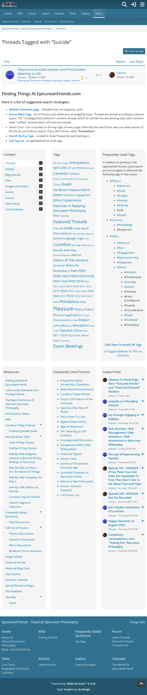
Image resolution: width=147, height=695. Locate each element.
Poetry (78, 309)
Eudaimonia (72, 200)
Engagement (83, 195)
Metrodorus (88, 245)
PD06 (90, 276)
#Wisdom (130, 272)
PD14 (69, 286)
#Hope (128, 315)
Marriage (76, 245)
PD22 (78, 291)
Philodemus (69, 301)
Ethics (57, 200)
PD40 (56, 302)
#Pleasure (123, 243)
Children (74, 173)
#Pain (120, 248)
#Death (121, 215)
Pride (75, 320)
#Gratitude (131, 320)
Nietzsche (72, 265)
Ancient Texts (68, 458)
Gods (68, 228)
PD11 (87, 281)
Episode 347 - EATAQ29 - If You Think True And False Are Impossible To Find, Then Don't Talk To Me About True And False (124, 476)
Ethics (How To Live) (72, 416)
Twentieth (66, 330)
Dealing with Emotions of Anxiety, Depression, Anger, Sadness (49, 80)
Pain (74, 271)
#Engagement (125, 252)
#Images (122, 195)
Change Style (137, 622)
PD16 (76, 286)
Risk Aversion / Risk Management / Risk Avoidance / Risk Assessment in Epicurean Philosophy (124, 436)
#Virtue (121, 267)
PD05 (82, 276)
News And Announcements (77, 389)
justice (57, 238)
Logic (80, 238)
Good (77, 228)
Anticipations (79, 162)
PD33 (77, 296)
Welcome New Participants (76, 481)
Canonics (60, 173)
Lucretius (62, 244)
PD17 (82, 286)
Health (85, 228)
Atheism (90, 168)
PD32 (70, 296)
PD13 (62, 286)
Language (69, 238)
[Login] (133, 4)
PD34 (83, 296)
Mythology (70, 250)
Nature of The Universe (70, 260)
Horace (89, 233)
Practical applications (67, 315)
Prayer (86, 315)
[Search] (124, 4)
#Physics (115, 181)
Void (85, 330)
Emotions (69, 195)
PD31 (63, 296)
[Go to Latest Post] (112, 75)
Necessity (59, 265)
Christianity (82, 178)
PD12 (56, 286)
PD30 (56, 296)
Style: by (73, 689)
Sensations (80, 325)
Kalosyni (22, 77)
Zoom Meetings (68, 346)
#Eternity (122, 205)
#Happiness (124, 262)
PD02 (57, 276)
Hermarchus (79, 233)
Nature (76, 255)
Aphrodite (60, 168)
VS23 (71, 335)
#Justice (129, 286)
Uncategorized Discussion (76, 440)
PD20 (63, 291)
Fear (56, 216)
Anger (66, 163)
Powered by (73, 683)
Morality (58, 250)
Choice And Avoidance (64, 178)
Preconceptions (62, 320)
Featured (64, 215)
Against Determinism (73, 421)
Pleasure (63, 308)
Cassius (121, 72)
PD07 (56, 281)
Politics (89, 309)
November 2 (61, 271)
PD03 (65, 276)
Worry (85, 335)
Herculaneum (62, 233)
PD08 (64, 281)
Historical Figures (71, 454)
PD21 (71, 291)
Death (67, 184)
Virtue (78, 330)
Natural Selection (61, 255)
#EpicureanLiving (127, 257)
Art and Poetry (76, 168)
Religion (84, 320)
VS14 (64, 335)
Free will (58, 228)
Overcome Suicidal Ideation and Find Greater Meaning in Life (52, 71)
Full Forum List (69, 495)
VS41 (78, 335)
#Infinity (122, 200)
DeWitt (58, 195)
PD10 (80, 281)
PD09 (71, 281)
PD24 (84, 291)
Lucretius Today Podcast (75, 394)
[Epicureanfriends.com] (9, 4)
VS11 (56, 335)
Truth (56, 330)
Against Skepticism (71, 426)
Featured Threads (70, 222)
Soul (92, 325)
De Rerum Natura (66, 190)
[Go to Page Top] (141, 683)
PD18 (88, 286)
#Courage (130, 282)
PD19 (56, 291)
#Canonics (116, 220)
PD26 (91, 291)
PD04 (74, 276)
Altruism (57, 163)
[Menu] (142, 4)
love (87, 238)
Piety (83, 302)
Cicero (57, 184)
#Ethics (114, 236)
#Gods (121, 190)
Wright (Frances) (61, 340)
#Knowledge (124, 224)
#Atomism (123, 185)
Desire (85, 190)
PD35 (90, 296)
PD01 (82, 271)
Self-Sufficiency (62, 325)
